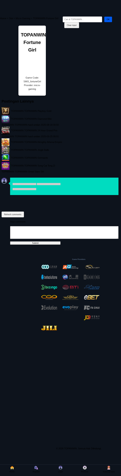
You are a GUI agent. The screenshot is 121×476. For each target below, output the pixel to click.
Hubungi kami (109, 472)
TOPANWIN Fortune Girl (33, 42)
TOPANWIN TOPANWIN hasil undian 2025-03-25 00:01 (30, 136)
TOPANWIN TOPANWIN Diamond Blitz (31, 118)
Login (60, 472)
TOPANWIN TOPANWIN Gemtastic (29, 157)
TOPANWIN (70, 448)
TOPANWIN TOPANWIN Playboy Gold (31, 111)
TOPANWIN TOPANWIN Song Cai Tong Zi (33, 165)
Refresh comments (12, 214)
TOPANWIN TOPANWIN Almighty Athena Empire (36, 142)
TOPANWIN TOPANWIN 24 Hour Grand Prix (34, 130)
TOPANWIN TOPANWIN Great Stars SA (23, 171)
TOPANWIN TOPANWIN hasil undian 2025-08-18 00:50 (30, 124)
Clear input (72, 25)
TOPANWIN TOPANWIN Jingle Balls (30, 150)
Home (3, 18)
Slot (11, 18)
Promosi (84, 472)
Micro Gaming (23, 18)
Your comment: (18, 221)
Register (36, 472)
